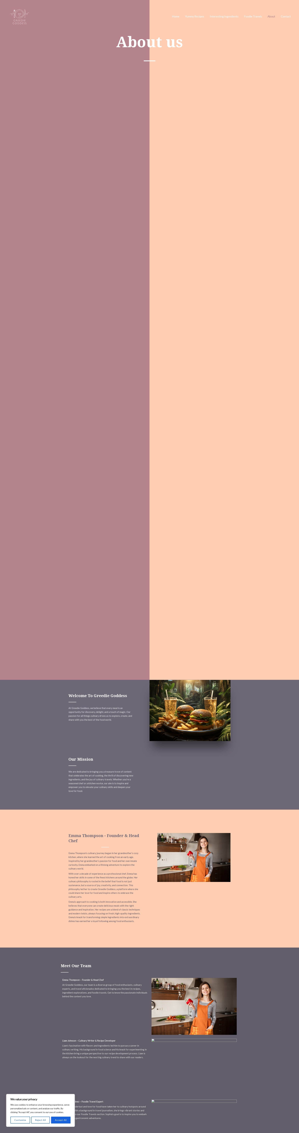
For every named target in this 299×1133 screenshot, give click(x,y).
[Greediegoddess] (19, 16)
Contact (286, 16)
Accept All (61, 1120)
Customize (20, 1120)
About (271, 16)
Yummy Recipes (194, 16)
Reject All (40, 1120)
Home (175, 16)
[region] (40, 1110)
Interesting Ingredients (224, 16)
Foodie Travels (253, 16)
